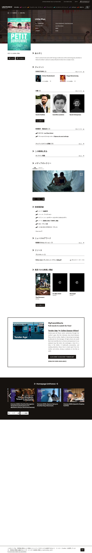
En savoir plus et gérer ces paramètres (17, 551)
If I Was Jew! (57, 294)
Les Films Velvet (59, 25)
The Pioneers (40, 297)
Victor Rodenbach (59, 23)
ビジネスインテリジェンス (62, 7)
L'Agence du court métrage (61, 136)
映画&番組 (16, 7)
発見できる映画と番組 (14, 53)
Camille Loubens (58, 115)
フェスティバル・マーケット (36, 7)
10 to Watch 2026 (68, 1)
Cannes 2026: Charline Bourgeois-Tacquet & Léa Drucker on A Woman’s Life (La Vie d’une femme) (19, 405)
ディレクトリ (50, 7)
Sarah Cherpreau (75, 115)
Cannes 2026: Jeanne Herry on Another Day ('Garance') (44, 405)
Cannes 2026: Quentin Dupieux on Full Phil (72, 405)
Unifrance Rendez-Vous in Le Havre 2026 (51, 1)
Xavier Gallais (40, 115)
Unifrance (74, 7)
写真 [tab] (35, 167)
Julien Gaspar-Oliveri (70, 330)
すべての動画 (24, 413)
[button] (81, 174)
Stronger (73, 294)
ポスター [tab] (41, 167)
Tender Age (53, 330)
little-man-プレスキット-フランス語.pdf (48, 260)
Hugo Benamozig (69, 23)
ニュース (24, 7)
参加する (82, 7)
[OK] (82, 549)
